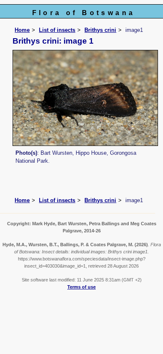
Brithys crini (100, 30)
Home (22, 30)
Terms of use (81, 286)
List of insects (57, 30)
